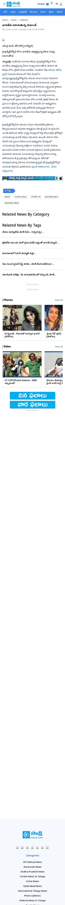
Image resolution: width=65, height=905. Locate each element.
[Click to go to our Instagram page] (32, 847)
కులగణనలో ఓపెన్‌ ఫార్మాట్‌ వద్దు (31, 253)
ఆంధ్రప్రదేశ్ (23, 12)
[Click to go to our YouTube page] (37, 847)
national (24, 20)
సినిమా (43, 12)
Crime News (32, 881)
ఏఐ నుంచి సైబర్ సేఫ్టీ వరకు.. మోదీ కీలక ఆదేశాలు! (31, 264)
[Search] (47, 4)
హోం (5, 12)
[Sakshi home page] (32, 835)
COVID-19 (35, 197)
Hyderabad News (32, 886)
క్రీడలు (51, 12)
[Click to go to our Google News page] (47, 847)
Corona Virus (20, 197)
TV (56, 4)
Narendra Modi (12, 203)
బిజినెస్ (59, 12)
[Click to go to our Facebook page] (18, 847)
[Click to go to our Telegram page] (42, 847)
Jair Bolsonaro (51, 197)
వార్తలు (13, 12)
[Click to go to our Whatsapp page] (22, 847)
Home (5, 20)
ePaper (41, 4)
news (14, 20)
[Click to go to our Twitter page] (27, 847)
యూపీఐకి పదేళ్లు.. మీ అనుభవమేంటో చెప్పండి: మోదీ (28, 274)
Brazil (7, 197)
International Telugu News (32, 891)
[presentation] (6, 318)
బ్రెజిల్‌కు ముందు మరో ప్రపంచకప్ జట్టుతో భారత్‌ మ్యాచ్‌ (32, 242)
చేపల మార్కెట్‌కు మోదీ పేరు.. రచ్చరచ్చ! (31, 232)
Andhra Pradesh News (33, 871)
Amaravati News (33, 867)
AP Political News (32, 862)
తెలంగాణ (33, 12)
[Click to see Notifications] (61, 4)
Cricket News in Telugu (32, 876)
